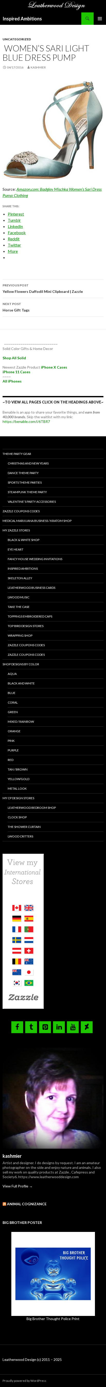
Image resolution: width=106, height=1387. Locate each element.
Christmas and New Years (28, 463)
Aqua (12, 674)
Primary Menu (100, 18)
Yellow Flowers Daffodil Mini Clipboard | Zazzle (43, 288)
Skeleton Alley (20, 578)
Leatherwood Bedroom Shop (32, 808)
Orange (14, 731)
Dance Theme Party (23, 473)
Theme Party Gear (17, 454)
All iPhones (12, 381)
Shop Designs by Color (21, 664)
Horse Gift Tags (16, 307)
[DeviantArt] (87, 1027)
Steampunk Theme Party (27, 492)
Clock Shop (17, 817)
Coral (13, 702)
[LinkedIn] (59, 1027)
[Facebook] (17, 1027)
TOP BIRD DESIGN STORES (25, 626)
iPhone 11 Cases (16, 372)
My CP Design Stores (18, 798)
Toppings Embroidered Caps (30, 616)
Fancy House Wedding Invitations (35, 559)
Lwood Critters (20, 836)
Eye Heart (15, 549)
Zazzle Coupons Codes (21, 511)
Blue (11, 693)
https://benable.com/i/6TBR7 (26, 421)
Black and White (21, 683)
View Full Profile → (18, 1186)
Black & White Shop (23, 540)
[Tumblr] (31, 1027)
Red (10, 760)
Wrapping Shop (20, 635)
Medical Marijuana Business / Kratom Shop (37, 521)
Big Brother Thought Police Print (53, 1318)
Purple (13, 750)
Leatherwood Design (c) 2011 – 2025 (32, 1359)
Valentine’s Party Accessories (32, 502)
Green (13, 712)
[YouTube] (73, 1027)
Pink (11, 741)
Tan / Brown (18, 769)
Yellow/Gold (18, 779)
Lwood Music (18, 597)
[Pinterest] (45, 1027)
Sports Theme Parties (25, 482)
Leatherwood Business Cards (31, 588)
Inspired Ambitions (22, 18)
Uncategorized (17, 39)
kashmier (38, 67)
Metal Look (17, 788)
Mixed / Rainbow (21, 721)
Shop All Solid (14, 358)
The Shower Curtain (24, 827)
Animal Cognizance (27, 1204)
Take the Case (19, 607)
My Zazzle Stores (16, 530)
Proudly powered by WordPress (24, 1381)
